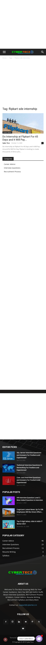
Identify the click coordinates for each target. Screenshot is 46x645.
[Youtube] (23, 628)
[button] (4, 52)
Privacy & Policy (31, 638)
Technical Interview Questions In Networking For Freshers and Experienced (29, 467)
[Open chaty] (39, 638)
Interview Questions (12, 168)
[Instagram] (12, 621)
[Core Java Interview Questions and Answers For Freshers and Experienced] (8, 480)
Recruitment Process (12, 171)
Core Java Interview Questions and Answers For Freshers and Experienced (28, 480)
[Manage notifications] (5, 640)
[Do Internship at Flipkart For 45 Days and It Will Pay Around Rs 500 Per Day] (23, 123)
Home (4, 58)
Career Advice (7, 132)
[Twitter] (39, 621)
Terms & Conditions (16, 638)
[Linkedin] (19, 621)
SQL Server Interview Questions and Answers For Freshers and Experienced (29, 455)
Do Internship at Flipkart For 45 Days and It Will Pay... (20, 138)
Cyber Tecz (6, 143)
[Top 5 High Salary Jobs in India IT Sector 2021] (8, 524)
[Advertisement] (23, 24)
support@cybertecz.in (28, 605)
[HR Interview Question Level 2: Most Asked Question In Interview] (8, 500)
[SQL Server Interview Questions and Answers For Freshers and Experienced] (8, 455)
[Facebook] (5, 621)
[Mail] (25, 621)
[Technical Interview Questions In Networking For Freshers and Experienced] (8, 468)
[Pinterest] (32, 621)
